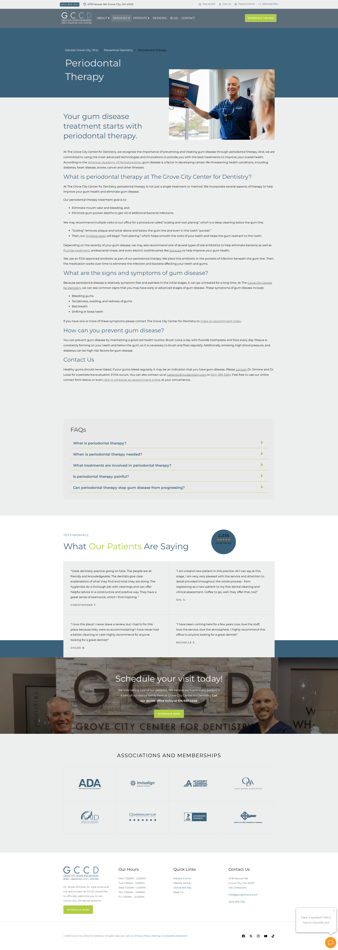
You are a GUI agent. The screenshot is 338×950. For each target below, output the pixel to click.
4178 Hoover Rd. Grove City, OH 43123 (110, 4)
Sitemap (156, 935)
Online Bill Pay (182, 887)
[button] (169, 442)
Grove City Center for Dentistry (189, 695)
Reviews (160, 18)
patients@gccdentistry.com (186, 374)
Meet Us (178, 892)
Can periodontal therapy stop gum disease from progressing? (129, 487)
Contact (188, 18)
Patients (140, 18)
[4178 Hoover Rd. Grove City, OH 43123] (84, 4)
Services (120, 18)
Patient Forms (182, 878)
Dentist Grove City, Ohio (81, 50)
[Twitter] (250, 936)
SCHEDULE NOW (78, 909)
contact (241, 369)
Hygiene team (96, 236)
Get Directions (237, 887)
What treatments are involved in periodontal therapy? (122, 465)
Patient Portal (182, 883)
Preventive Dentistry (118, 50)
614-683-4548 (187, 700)
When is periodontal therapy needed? (107, 454)
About (102, 18)
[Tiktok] (273, 936)
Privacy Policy (142, 935)
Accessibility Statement (174, 935)
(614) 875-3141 (237, 901)
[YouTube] (265, 936)
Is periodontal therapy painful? (101, 476)
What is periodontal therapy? (99, 443)
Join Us (129, 935)
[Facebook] (243, 936)
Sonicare (176, 250)
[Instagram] (258, 936)
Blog (174, 18)
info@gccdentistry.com (243, 894)
